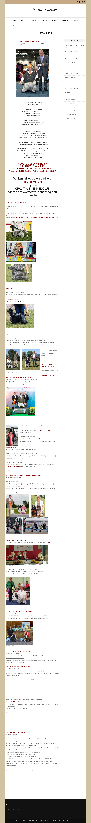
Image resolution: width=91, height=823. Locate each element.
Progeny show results (70, 99)
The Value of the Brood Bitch (72, 58)
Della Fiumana (45, 10)
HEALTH (76, 20)
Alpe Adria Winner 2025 (70, 62)
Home (14, 20)
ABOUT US (23, 20)
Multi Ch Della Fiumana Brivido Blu (27, 761)
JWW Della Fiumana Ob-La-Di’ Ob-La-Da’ (18, 673)
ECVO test (67, 92)
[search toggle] (84, 2)
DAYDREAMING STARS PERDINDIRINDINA (74, 107)
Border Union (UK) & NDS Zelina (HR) (73, 96)
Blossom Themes (59, 820)
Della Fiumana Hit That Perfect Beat (17, 213)
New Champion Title (70, 103)
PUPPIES (54, 20)
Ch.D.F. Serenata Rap (48, 464)
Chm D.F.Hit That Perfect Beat (32, 464)
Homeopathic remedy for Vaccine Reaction (75, 84)
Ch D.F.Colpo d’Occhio (30, 456)
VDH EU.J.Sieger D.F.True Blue (46, 456)
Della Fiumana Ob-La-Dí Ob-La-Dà (16, 206)
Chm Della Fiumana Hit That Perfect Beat (18, 671)
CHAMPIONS (34, 20)
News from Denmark (70, 66)
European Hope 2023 (70, 110)
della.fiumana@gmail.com (23, 810)
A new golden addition (70, 114)
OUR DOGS (44, 20)
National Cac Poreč (69, 70)
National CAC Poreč (70, 118)
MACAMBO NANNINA (70, 77)
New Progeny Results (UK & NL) (72, 88)
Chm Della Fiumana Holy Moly (15, 658)
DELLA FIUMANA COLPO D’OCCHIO (73, 55)
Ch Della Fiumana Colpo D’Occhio (16, 656)
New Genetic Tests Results (71, 81)
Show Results (65, 20)
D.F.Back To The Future (45, 473)
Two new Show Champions (71, 51)
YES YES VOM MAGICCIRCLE (71, 73)
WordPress (72, 820)
